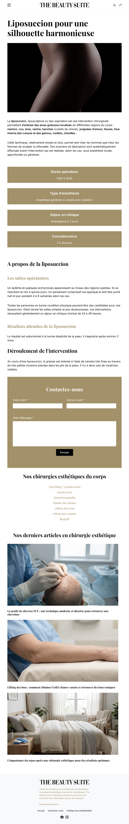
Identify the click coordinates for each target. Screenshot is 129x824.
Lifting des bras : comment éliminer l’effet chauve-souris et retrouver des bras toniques (61, 687)
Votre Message (23, 417)
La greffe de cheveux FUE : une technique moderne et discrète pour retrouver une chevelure (58, 612)
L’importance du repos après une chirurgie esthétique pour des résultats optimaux (58, 760)
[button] (9, 5)
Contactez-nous (55, 810)
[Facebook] (61, 817)
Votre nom (20, 400)
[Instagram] (67, 817)
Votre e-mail (75, 400)
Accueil (41, 810)
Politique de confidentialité (79, 810)
